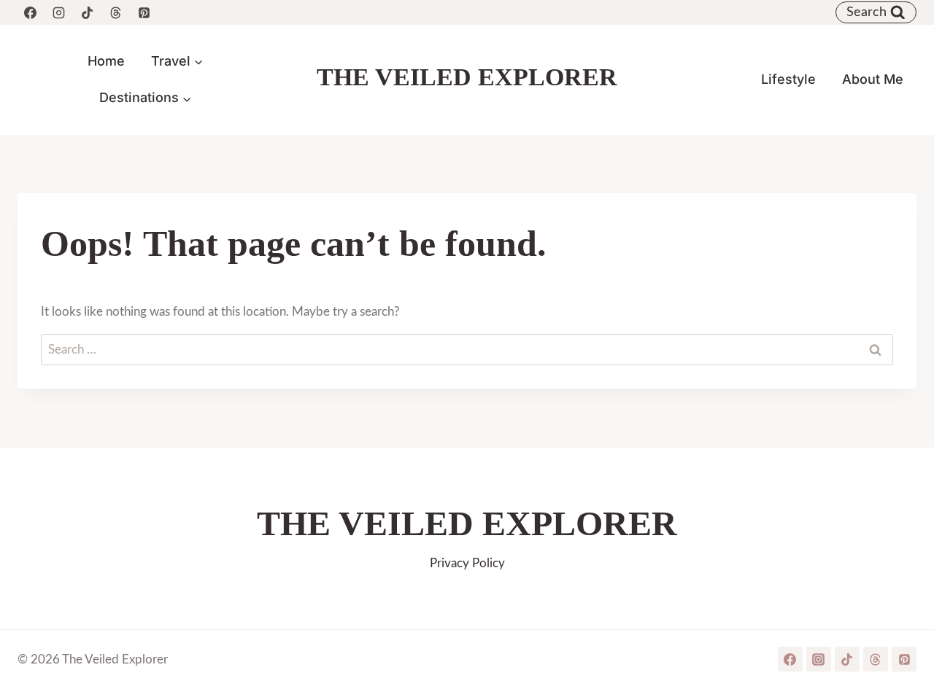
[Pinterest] (143, 12)
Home (106, 61)
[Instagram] (58, 12)
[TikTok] (86, 12)
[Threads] (115, 12)
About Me (872, 79)
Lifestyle (788, 79)
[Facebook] (30, 12)
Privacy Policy (467, 563)
